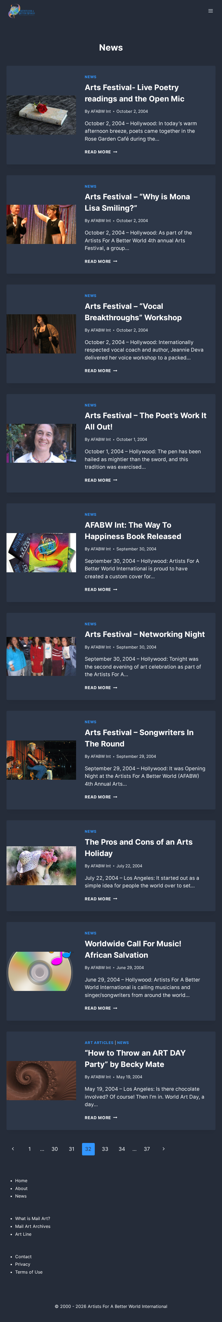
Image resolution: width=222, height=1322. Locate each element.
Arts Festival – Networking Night (145, 634)
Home (21, 1180)
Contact (23, 1256)
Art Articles (99, 1042)
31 (71, 1149)
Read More (101, 151)
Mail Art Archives (32, 1226)
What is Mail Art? (32, 1218)
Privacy (22, 1264)
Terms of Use (29, 1272)
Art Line (23, 1234)
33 (105, 1149)
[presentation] (41, 115)
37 (147, 1149)
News (91, 77)
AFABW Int (101, 111)
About (21, 1188)
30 (54, 1149)
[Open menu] (210, 10)
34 (122, 1149)
